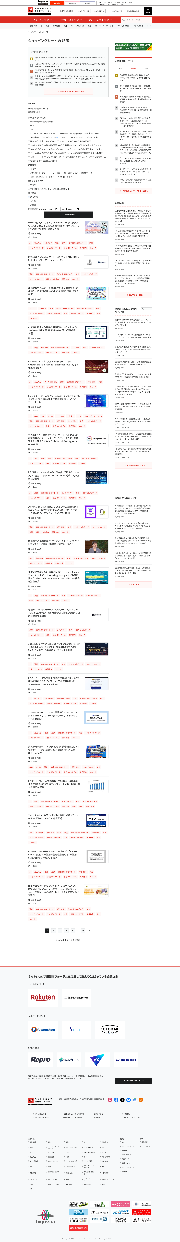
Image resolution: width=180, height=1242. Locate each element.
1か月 (146, 68)
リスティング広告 (123, 26)
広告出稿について (133, 11)
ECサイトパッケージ (39, 133)
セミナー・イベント (48, 172)
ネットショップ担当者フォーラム (39, 11)
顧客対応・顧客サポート (40, 141)
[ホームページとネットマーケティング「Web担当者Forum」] (120, 1205)
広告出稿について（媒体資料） (74, 1114)
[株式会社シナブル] (126, 1059)
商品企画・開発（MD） (53, 145)
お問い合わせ (98, 1114)
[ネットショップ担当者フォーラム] (40, 1103)
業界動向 (47, 161)
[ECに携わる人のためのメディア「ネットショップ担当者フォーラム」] (141, 1213)
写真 (80, 153)
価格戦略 (88, 133)
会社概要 (97, 1118)
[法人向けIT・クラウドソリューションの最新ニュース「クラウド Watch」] (78, 1213)
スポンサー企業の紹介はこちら (133, 1080)
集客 (89, 26)
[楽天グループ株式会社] (43, 998)
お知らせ (34, 172)
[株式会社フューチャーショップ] (43, 1030)
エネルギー (101, 4)
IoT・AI (113, 2)
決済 (76, 141)
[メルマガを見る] (110, 1100)
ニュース (61, 172)
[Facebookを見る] (116, 1100)
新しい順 (34, 196)
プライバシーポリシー (42, 1118)
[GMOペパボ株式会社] (110, 1030)
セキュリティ (64, 149)
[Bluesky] (128, 1100)
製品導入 (87, 3)
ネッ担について (117, 11)
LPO (55, 141)
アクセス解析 (36, 145)
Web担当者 (72, 3)
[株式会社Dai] (76, 1030)
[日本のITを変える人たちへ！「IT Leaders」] (99, 1213)
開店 (38, 161)
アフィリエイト (138, 26)
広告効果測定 (97, 153)
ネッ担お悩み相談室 (66, 11)
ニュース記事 (53, 188)
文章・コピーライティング (41, 157)
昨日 (120, 68)
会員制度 (78, 133)
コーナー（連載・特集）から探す (41, 121)
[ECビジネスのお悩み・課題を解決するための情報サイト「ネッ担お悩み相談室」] (78, 1228)
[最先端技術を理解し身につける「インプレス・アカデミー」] (141, 1220)
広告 (49, 153)
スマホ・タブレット (49, 149)
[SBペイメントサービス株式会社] (76, 998)
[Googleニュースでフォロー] (134, 1100)
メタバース (80, 26)
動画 (86, 153)
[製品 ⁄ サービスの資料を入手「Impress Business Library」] (78, 1220)
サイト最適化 (88, 145)
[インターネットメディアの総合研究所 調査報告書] (141, 1205)
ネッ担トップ (32, 32)
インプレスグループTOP (132, 1118)
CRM (54, 137)
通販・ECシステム (72, 145)
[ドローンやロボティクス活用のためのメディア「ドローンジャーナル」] (120, 1220)
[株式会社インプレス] (45, 1217)
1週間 (133, 68)
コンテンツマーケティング (104, 26)
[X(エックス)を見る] (122, 1100)
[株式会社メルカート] (69, 1059)
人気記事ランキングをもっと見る (135, 191)
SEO (93, 141)
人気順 (33, 204)
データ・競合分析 (37, 153)
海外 (47, 26)
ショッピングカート (67, 137)
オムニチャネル (95, 149)
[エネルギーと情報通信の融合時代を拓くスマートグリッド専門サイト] (120, 1213)
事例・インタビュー (38, 176)
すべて (33, 129)
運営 (32, 161)
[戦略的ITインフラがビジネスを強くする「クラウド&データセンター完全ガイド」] (78, 1205)
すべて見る (135, 584)
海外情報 (56, 26)
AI (71, 26)
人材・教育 (34, 149)
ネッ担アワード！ (83, 11)
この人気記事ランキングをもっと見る (70, 91)
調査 (96, 137)
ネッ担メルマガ (99, 11)
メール (98, 145)
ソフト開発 (107, 2)
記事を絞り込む (70, 214)
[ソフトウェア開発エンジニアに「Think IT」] (99, 1205)
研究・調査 (128, 2)
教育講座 (115, 4)
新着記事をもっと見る (135, 294)
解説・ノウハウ (74, 172)
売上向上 (104, 157)
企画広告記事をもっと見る (135, 465)
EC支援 (121, 4)
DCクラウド (120, 2)
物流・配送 (84, 141)
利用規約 (127, 1114)
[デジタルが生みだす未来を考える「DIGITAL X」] (99, 1220)
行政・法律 (45, 137)
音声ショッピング (83, 157)
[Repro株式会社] (40, 1059)
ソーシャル (76, 149)
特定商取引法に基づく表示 (73, 1118)
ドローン (109, 4)
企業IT (100, 2)
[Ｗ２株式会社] (97, 1059)
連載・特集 (33, 26)
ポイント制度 (59, 153)
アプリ (95, 157)
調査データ (87, 172)
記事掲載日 (33, 208)
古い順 (33, 200)
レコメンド (71, 153)
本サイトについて (40, 1114)
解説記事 (65, 188)
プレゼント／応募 (38, 188)
